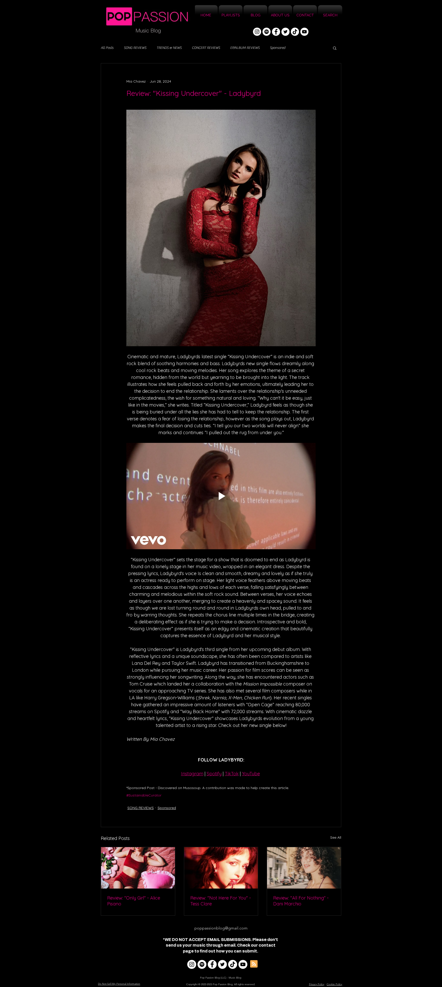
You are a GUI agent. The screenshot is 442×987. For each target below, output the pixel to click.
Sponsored (277, 48)
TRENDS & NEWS (169, 48)
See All (335, 837)
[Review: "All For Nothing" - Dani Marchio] (304, 868)
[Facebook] (276, 32)
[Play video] (221, 496)
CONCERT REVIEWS (206, 48)
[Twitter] (285, 32)
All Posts (107, 48)
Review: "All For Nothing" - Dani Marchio (301, 901)
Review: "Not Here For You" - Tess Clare (220, 901)
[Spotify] (266, 32)
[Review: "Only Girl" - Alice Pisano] (138, 868)
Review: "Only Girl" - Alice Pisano (133, 901)
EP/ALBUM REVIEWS (245, 48)
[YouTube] (304, 32)
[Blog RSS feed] (254, 964)
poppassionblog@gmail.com (221, 928)
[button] (334, 48)
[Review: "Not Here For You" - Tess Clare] (221, 868)
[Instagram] (257, 32)
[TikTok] (295, 32)
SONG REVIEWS (135, 48)
